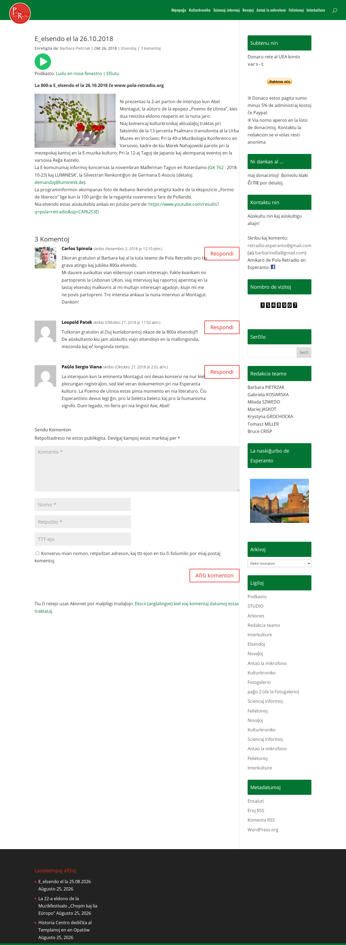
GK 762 (216, 167)
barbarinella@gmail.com (280, 253)
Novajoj (248, 10)
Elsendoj (129, 48)
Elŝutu (113, 73)
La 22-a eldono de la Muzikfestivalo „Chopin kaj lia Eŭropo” (67, 906)
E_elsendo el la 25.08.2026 (64, 882)
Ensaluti (256, 801)
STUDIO (255, 606)
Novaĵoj (255, 654)
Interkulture (316, 10)
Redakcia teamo (264, 625)
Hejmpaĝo (178, 10)
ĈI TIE (253, 183)
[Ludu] (43, 66)
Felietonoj (296, 10)
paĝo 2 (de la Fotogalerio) (273, 692)
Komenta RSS (261, 820)
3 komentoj (151, 48)
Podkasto (257, 597)
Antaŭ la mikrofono (271, 10)
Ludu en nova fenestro (79, 73)
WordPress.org (263, 830)
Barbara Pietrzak (75, 48)
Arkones (256, 616)
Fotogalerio (259, 682)
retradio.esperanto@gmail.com (279, 245)
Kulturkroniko (200, 10)
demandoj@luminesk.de (59, 182)
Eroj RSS (256, 810)
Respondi (222, 253)
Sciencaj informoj (226, 10)
